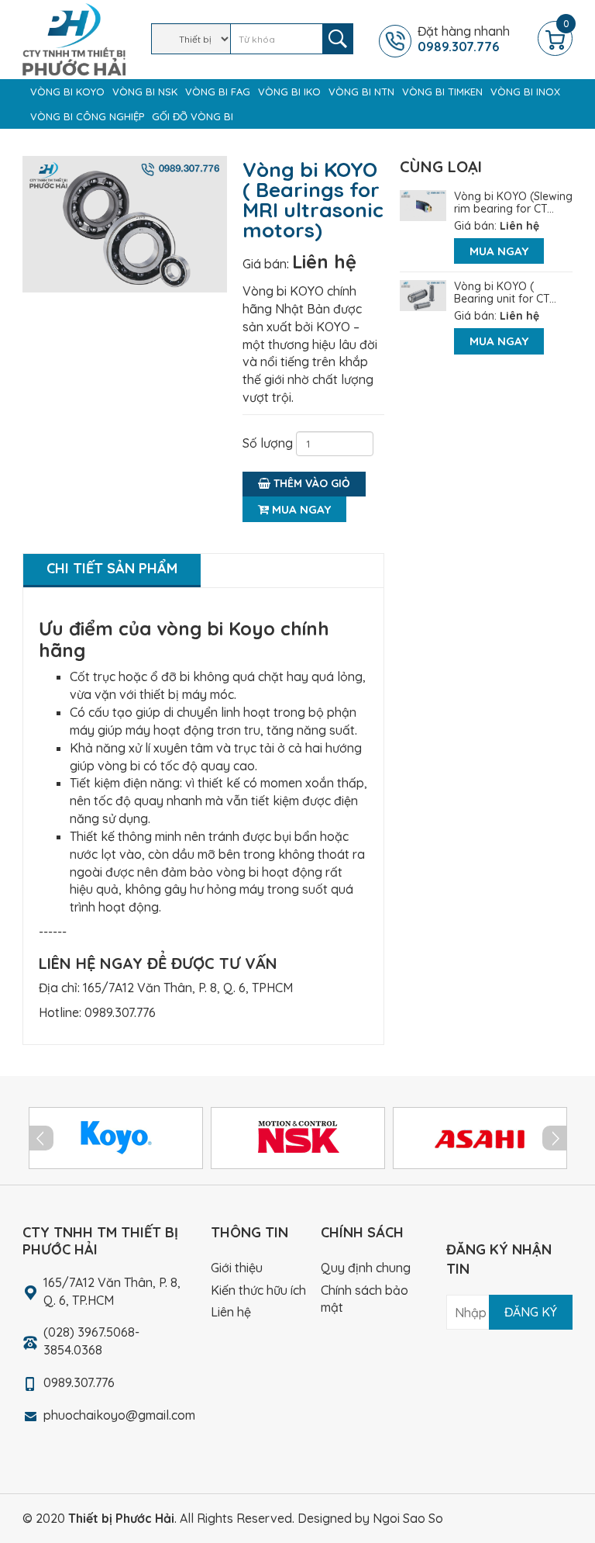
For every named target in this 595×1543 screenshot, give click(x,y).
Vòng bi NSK (144, 91)
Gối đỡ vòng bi (192, 116)
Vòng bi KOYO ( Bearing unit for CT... (505, 292)
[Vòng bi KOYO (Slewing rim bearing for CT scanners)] (423, 204)
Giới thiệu (237, 1267)
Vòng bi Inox (525, 91)
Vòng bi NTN (361, 91)
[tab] (112, 570)
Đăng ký (530, 1312)
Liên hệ (324, 261)
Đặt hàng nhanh (464, 38)
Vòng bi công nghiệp (87, 116)
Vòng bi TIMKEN (442, 91)
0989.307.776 (120, 1012)
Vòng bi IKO (289, 91)
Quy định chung (366, 1267)
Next (554, 1138)
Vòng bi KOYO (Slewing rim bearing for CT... (513, 202)
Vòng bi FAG (217, 91)
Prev (41, 1138)
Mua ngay (300, 509)
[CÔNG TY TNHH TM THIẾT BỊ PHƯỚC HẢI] (74, 38)
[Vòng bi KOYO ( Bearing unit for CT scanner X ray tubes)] (423, 294)
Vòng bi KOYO (67, 91)
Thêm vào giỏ (310, 483)
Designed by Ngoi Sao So (370, 1518)
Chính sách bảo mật (364, 1299)
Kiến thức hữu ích (258, 1290)
